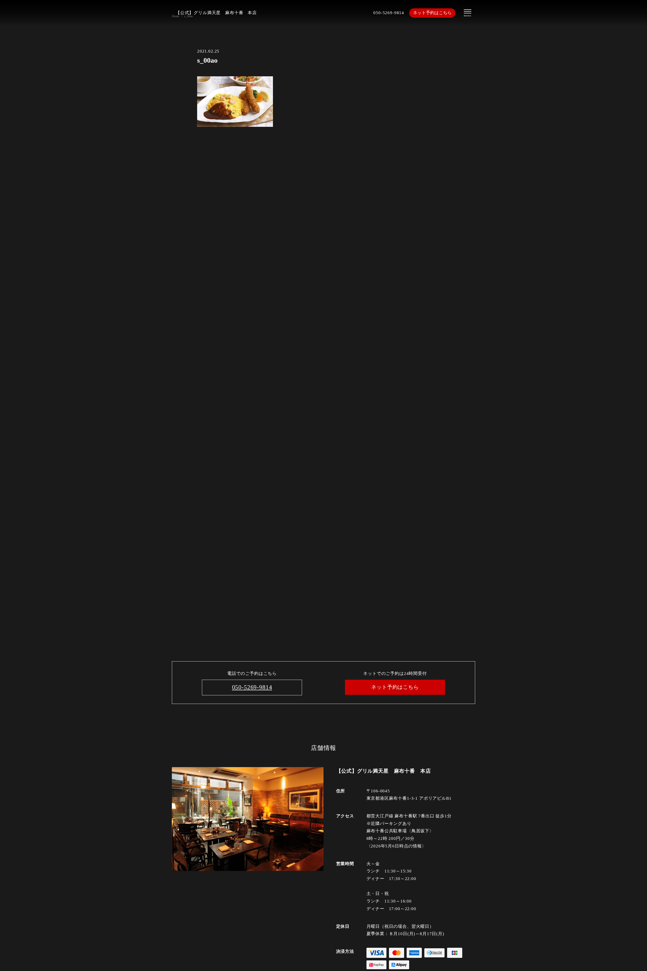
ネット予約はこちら (432, 12)
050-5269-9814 (388, 12)
